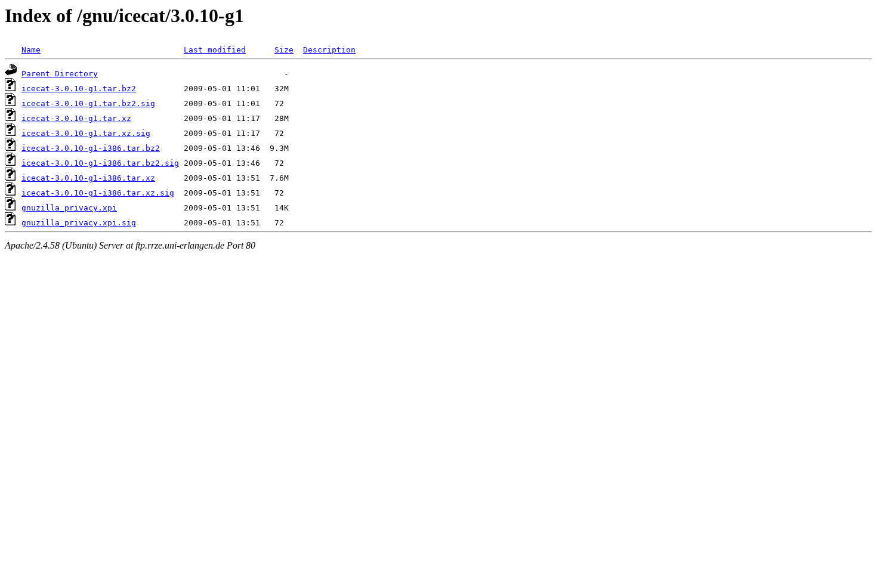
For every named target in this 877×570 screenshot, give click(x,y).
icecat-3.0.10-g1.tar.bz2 (78, 88)
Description (329, 49)
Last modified (215, 49)
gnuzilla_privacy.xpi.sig (78, 222)
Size (284, 49)
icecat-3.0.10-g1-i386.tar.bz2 (90, 148)
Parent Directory (59, 73)
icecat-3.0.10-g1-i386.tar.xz (88, 178)
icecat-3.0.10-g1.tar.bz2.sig (88, 103)
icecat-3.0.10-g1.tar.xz (76, 118)
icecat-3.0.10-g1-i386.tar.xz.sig (97, 192)
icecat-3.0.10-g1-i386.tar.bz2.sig (100, 163)
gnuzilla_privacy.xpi (69, 207)
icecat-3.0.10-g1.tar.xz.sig (85, 133)
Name (31, 49)
